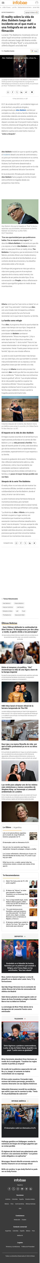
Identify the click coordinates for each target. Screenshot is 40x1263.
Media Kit (20, 1235)
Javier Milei (31, 7)
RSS (20, 1208)
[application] (20, 66)
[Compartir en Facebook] (12, 92)
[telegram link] (26, 1188)
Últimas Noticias (30, 1204)
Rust (23, 611)
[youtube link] (22, 1188)
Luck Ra (10, 7)
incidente (6, 155)
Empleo (24, 1219)
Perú (12, 1204)
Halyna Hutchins (8, 607)
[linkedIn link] (30, 1188)
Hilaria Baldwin (19, 603)
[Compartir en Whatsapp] (8, 92)
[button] (3, 3)
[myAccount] (36, 2)
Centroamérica (19, 1204)
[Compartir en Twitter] (17, 92)
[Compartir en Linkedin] (21, 92)
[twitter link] (13, 1188)
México (7, 1204)
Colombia (15, 1199)
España (21, 1199)
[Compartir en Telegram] (26, 92)
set (17, 611)
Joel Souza (20, 607)
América (7, 1199)
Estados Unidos (7, 611)
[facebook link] (9, 1188)
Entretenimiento (8, 12)
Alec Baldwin (6, 603)
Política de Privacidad (27, 1246)
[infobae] (20, 3)
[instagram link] (17, 1188)
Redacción (17, 1219)
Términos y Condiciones (13, 1246)
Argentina (8, 1231)
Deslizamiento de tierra (20, 7)
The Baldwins (7, 615)
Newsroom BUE (19, 615)
